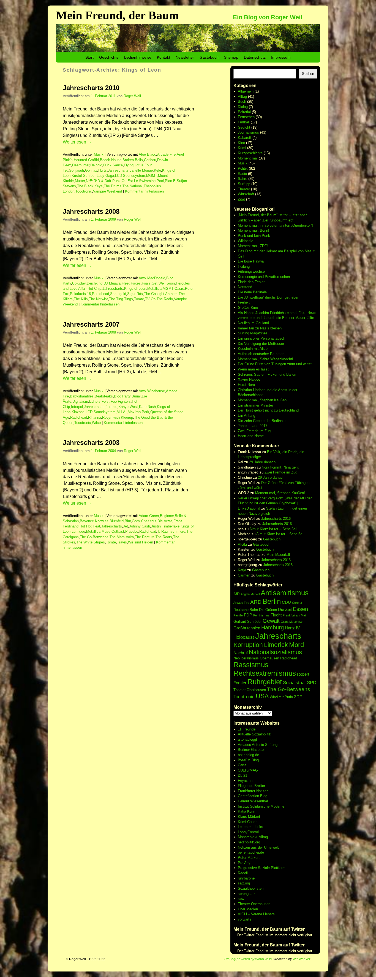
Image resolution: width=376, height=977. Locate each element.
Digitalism (80, 401)
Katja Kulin (246, 811)
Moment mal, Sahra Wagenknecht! (265, 359)
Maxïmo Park (138, 412)
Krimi (242, 148)
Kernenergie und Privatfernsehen (264, 277)
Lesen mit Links (250, 827)
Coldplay (79, 283)
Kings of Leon (135, 288)
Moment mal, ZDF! (253, 246)
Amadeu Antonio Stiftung (257, 745)
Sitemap (231, 57)
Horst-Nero (246, 385)
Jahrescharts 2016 (276, 518)
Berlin (272, 601)
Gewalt (271, 621)
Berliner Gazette (251, 750)
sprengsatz (246, 894)
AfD (236, 594)
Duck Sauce (113, 165)
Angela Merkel (250, 594)
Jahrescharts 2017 (252, 426)
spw (241, 899)
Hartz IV (292, 628)
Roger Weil (132, 96)
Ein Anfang (246, 415)
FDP (248, 615)
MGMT (151, 176)
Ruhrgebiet (264, 682)
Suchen (308, 74)
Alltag (242, 96)
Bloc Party (122, 396)
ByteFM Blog (248, 760)
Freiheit (244, 302)
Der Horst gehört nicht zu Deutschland (268, 410)
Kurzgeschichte (250, 153)
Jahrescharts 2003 (91, 442)
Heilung (244, 266)
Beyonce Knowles (94, 521)
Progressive (248, 868)
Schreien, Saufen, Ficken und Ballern (267, 374)
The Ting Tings (121, 299)
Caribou (150, 160)
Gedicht (244, 127)
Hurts (102, 170)
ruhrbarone (246, 878)
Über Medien (248, 909)
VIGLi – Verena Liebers (256, 914)
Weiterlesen (77, 142)
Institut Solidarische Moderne (261, 806)
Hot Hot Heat (90, 526)
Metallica (154, 288)
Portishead (100, 294)
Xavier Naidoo (249, 379)
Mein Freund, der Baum (117, 15)
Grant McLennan (292, 621)
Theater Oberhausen (249, 690)
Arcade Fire (166, 154)
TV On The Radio (159, 299)
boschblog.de (248, 755)
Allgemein (246, 91)
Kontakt (163, 57)
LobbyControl (248, 832)
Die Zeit (285, 609)
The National (132, 186)
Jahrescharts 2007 (91, 324)
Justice (111, 407)
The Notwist (98, 299)
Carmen (244, 575)
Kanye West (128, 407)
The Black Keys (90, 186)
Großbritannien (246, 628)
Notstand (245, 287)
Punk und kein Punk (254, 236)
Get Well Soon (163, 283)
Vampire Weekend (107, 191)
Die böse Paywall (251, 261)
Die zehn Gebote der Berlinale (261, 421)
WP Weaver (301, 959)
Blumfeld (117, 521)
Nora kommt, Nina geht (280, 467)
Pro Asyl (244, 863)
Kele (157, 170)
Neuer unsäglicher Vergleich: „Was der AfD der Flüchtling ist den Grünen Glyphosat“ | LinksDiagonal (275, 503)
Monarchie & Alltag (253, 837)
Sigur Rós (135, 294)
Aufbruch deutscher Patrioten (261, 354)
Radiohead (78, 417)
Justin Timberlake (165, 526)
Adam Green (149, 516)
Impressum (281, 57)
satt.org (244, 883)
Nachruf (240, 652)
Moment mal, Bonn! (253, 230)
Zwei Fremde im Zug (254, 431)
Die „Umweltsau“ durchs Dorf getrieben (268, 297)
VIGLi (242, 544)
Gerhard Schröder (247, 621)
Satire (242, 179)
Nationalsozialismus (275, 652)
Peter (242, 858)
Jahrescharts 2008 (91, 211)
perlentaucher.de (251, 852)
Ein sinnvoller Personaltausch (261, 338)
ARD (255, 602)
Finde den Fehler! (252, 282)
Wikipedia (245, 241)
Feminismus (261, 615)
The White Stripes (90, 542)
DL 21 (242, 775)
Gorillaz (91, 170)
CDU (286, 602)
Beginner (167, 516)
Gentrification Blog (252, 796)
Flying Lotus (133, 165)
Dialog (243, 107)
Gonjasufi (76, 170)
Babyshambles (82, 396)
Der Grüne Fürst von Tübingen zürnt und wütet (275, 364)
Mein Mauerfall (278, 555)
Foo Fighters (121, 401)
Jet (125, 526)
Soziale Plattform (271, 868)
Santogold (118, 294)
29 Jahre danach (262, 462)
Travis (122, 542)
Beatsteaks (104, 396)
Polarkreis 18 (80, 294)
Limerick (276, 644)
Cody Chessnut (144, 521)
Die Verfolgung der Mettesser (261, 344)
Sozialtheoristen (250, 888)
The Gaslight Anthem (161, 294)
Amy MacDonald (152, 278)
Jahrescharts (118, 170)
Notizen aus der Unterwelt (258, 847)
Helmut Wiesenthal (253, 801)
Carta (242, 765)
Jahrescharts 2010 (91, 87)
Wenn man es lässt (253, 369)
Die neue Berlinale (252, 292)
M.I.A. (122, 412)
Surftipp (244, 184)
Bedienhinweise (137, 57)
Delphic (96, 165)
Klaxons (78, 412)
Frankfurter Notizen (253, 791)
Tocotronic (83, 191)
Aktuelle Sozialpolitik (254, 734)
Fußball (244, 122)
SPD (311, 682)
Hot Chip (94, 288)
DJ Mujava (112, 283)
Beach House (110, 160)
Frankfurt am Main (295, 615)
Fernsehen (246, 117)
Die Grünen (268, 610)
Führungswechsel (252, 271)
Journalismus (248, 132)
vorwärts (244, 919)
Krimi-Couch (247, 822)
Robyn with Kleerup (117, 417)
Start (89, 57)
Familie (238, 615)
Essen (300, 609)
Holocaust (243, 637)
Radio (242, 174)
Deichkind (94, 283)
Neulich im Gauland (253, 323)
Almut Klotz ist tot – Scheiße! (273, 529)
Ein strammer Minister (255, 405)
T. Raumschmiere (171, 531)
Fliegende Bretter (251, 786)
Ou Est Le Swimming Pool (143, 181)
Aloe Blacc (147, 154)
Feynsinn (245, 780)
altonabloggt (247, 739)
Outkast (117, 531)
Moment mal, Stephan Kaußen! (263, 400)
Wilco (96, 423)
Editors (94, 401)
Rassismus (250, 665)
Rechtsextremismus (264, 673)
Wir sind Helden (140, 542)
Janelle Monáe (141, 170)
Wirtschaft (246, 194)
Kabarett (244, 138)
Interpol (77, 407)
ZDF (298, 696)
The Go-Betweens (94, 537)
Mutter (80, 181)
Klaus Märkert (249, 816)
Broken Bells (132, 160)
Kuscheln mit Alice (253, 349)
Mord (296, 644)
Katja (242, 570)
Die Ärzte (164, 521)
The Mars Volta (122, 537)
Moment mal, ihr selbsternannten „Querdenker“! (275, 225)
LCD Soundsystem (130, 176)
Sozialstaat (294, 682)
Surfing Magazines (253, 333)
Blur (128, 521)
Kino (241, 143)
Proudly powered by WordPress (248, 959)
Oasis (179, 288)
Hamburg (272, 627)
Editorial (244, 112)
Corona (297, 602)
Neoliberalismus (246, 658)
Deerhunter (80, 165)
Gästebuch (209, 57)
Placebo (131, 531)
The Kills (81, 299)
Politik (243, 168)
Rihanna (94, 417)
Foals (146, 283)
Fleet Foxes (131, 283)
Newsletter (185, 57)
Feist (106, 401)
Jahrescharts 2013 (276, 560)
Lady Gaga (105, 176)
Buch (242, 101)
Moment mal (248, 158)
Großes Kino (248, 307)
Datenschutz (255, 57)
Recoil (243, 873)
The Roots (164, 537)
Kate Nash (147, 407)
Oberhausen (269, 658)
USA (262, 696)
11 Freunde (246, 729)
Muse (106, 531)
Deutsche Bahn (245, 610)
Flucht (276, 615)
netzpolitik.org (249, 842)
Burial (136, 396)
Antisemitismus (285, 593)
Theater (244, 189)
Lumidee (78, 531)
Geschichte (109, 57)
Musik (98, 154)
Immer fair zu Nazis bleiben (260, 328)
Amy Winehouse (152, 391)
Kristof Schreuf (84, 176)
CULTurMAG (248, 770)
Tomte (139, 299)
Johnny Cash (139, 526)
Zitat (241, 199)
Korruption (248, 644)
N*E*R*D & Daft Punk (103, 181)
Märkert (253, 858)
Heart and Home (251, 436)
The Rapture (144, 537)
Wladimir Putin (281, 697)
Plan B (170, 181)
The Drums (112, 186)
